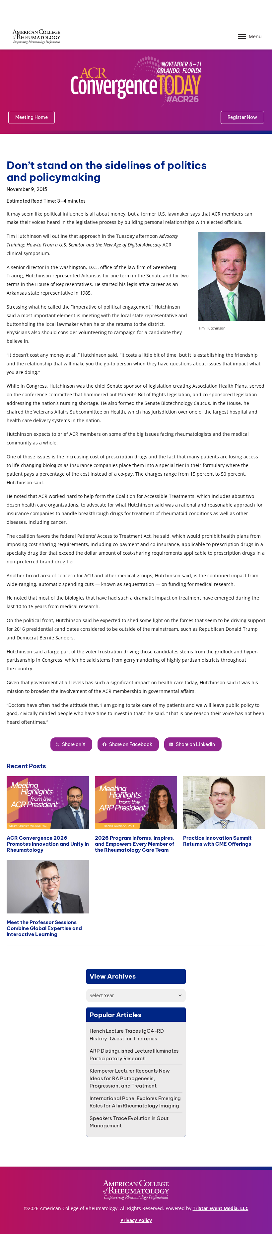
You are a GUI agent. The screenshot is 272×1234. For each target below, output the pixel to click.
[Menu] (242, 37)
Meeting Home (31, 117)
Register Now (242, 117)
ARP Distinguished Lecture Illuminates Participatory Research (134, 1055)
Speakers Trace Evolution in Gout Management (129, 1122)
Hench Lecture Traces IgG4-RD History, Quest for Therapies (127, 1035)
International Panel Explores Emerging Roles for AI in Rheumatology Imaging (135, 1102)
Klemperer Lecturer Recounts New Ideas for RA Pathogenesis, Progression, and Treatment (130, 1078)
